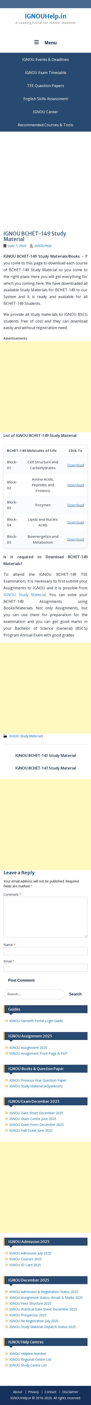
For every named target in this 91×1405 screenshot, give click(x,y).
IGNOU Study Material (25, 594)
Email (9, 961)
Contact (50, 1392)
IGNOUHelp (43, 245)
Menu (51, 42)
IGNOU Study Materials (26, 736)
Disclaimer (70, 1392)
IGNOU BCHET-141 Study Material (45, 755)
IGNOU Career (45, 111)
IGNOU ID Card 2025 (25, 1265)
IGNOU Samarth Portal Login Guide (36, 1021)
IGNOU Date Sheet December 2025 (36, 1113)
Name (10, 944)
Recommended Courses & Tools (45, 124)
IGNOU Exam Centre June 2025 (32, 1119)
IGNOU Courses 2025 (25, 1259)
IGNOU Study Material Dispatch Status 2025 (42, 1326)
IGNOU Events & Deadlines (45, 59)
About (17, 1392)
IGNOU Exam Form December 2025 (36, 1124)
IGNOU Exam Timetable (45, 72)
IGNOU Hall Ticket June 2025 (30, 1130)
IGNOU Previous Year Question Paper (37, 1080)
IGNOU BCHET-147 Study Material (45, 768)
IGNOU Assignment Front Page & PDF (38, 1053)
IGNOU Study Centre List (28, 1365)
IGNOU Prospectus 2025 (27, 1315)
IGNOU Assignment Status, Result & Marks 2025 (46, 1297)
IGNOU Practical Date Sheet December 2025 (43, 1309)
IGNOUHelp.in (45, 16)
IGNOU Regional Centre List (30, 1359)
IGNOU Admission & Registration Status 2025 (43, 1291)
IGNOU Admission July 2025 (30, 1253)
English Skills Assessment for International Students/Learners (45, 98)
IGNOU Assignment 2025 (28, 1047)
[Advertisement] (45, 179)
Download (75, 465)
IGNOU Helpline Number (27, 1353)
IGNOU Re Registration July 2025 (34, 1321)
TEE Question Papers (45, 85)
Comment (12, 894)
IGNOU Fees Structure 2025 (30, 1303)
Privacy (33, 1392)
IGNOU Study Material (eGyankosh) (36, 1086)
